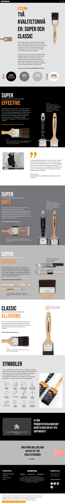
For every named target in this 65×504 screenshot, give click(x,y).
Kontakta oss (40, 474)
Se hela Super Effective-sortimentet (12, 124)
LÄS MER (31, 459)
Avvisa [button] (12, 501)
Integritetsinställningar (55, 479)
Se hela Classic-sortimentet (10, 332)
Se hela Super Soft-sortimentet (10, 221)
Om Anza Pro (31, 474)
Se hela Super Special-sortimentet (11, 279)
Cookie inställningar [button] (20, 501)
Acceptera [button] (5, 501)
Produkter (22, 474)
